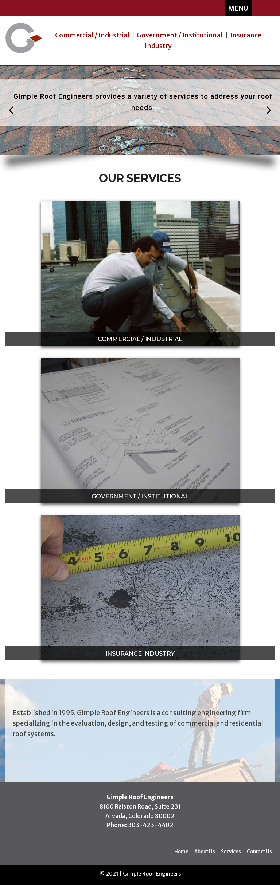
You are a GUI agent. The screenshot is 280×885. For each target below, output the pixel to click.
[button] (268, 110)
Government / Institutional (180, 35)
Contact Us (259, 852)
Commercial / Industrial (92, 35)
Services (231, 852)
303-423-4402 (151, 825)
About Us (204, 852)
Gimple (23, 38)
